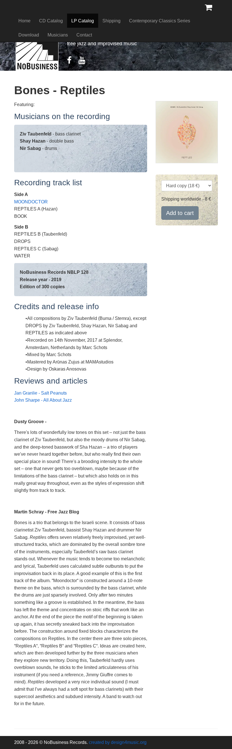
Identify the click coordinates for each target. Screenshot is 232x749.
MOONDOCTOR (31, 201)
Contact (84, 35)
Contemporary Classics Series (159, 20)
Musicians (58, 35)
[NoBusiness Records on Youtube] (84, 61)
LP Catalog (82, 20)
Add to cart (180, 213)
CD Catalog (51, 20)
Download (28, 35)
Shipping (111, 20)
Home (24, 20)
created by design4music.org (118, 742)
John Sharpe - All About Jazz (43, 400)
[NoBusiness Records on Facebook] (72, 61)
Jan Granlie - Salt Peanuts (40, 393)
